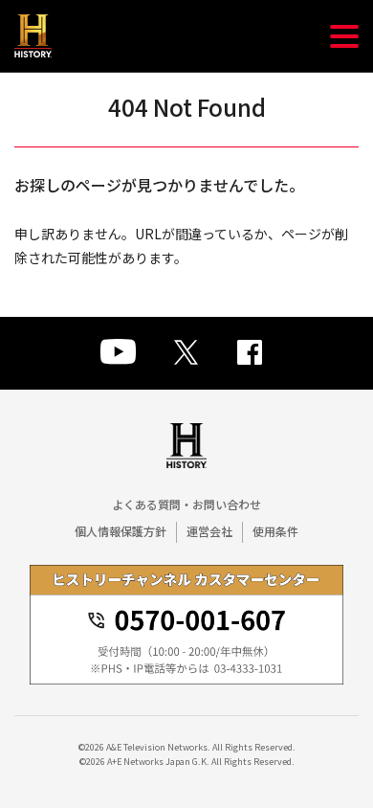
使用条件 (275, 531)
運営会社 (209, 531)
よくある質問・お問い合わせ (186, 504)
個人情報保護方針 (120, 531)
